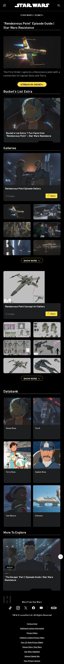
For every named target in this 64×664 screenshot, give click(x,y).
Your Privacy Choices (32, 661)
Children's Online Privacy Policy (32, 637)
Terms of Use (32, 624)
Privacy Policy (32, 633)
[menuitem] (4, 5)
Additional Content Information (32, 628)
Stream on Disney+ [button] (32, 84)
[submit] (58, 5)
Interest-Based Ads (32, 656)
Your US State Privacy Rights (32, 642)
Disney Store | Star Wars (32, 647)
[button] (32, 260)
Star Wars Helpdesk (32, 651)
